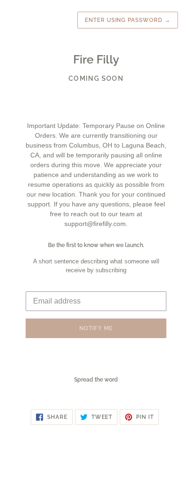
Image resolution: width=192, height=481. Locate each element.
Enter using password (128, 20)
